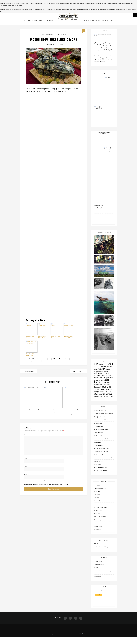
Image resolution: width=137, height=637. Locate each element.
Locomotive (97, 371)
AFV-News (97, 544)
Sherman (97, 389)
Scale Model (106, 386)
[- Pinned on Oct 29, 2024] (108, 186)
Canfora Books (98, 561)
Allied (110, 364)
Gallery (86, 21)
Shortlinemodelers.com (100, 467)
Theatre (108, 391)
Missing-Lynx (98, 510)
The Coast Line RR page (100, 470)
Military (98, 373)
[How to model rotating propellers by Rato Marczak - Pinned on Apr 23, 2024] (99, 207)
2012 (33, 358)
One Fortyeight (98, 520)
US (111, 391)
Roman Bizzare (98, 464)
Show (49, 361)
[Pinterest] (44, 13)
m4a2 (102, 371)
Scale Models (27, 21)
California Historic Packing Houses (103, 413)
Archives (105, 21)
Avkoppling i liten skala (101, 410)
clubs (49, 358)
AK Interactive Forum (100, 488)
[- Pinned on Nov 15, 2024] (99, 186)
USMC (99, 394)
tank (101, 391)
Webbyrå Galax (102, 59)
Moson (67, 358)
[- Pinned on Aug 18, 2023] (99, 215)
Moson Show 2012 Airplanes (30, 337)
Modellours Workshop (100, 516)
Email (26, 466)
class (45, 358)
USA (96, 394)
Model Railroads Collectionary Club (102, 572)
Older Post (29, 371)
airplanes (39, 358)
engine (96, 369)
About (112, 21)
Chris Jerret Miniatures (100, 417)
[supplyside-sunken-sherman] (104, 302)
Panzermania (97, 442)
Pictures (44, 361)
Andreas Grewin (47, 35)
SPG (111, 389)
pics (39, 361)
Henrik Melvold (98, 426)
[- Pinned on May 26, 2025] (99, 166)
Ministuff (96, 568)
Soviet (108, 389)
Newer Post (77, 371)
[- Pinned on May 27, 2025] (108, 96)
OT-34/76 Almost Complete (33, 410)
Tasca (104, 391)
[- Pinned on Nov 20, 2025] (108, 137)
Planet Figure (98, 526)
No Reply (61, 44)
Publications (96, 21)
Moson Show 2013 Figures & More (30, 354)
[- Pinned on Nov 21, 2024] (99, 176)
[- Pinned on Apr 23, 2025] (108, 106)
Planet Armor (98, 523)
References (49, 21)
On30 (98, 380)
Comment (27, 435)
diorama (104, 366)
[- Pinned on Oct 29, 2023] (108, 205)
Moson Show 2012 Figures (55, 337)
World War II (105, 396)
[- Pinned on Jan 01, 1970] (99, 77)
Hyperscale (97, 501)
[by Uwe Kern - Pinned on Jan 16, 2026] (108, 77)
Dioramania (97, 497)
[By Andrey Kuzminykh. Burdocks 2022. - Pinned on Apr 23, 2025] (99, 107)
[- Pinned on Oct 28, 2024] (108, 195)
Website (26, 474)
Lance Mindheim (98, 432)
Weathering (106, 394)
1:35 (96, 364)
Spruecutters (97, 529)
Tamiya (96, 392)
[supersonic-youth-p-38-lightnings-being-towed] (104, 339)
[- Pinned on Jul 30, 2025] (99, 96)
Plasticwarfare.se (99, 455)
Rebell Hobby (97, 576)
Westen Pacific (97, 396)
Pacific (103, 380)
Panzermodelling (99, 445)
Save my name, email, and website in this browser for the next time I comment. (46, 484)
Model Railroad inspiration (101, 439)
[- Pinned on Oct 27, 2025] (99, 86)
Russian (97, 387)
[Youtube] (50, 13)
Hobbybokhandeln (99, 564)
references (105, 384)
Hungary (61, 358)
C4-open (96, 366)
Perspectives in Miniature (101, 448)
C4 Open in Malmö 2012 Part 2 (53, 410)
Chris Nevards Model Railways (102, 420)
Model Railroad (38, 21)
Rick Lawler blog (98, 461)
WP (112, 396)
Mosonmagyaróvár (31, 361)
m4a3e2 (106, 371)
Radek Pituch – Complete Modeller (103, 458)
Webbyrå (80, 634)
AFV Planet (97, 485)
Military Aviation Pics (100, 436)
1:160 (102, 364)
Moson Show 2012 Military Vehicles (42, 337)
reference (97, 385)
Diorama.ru (97, 494)
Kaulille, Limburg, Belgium (101, 429)
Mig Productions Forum (100, 507)
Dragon (109, 366)
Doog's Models (98, 423)
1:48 (99, 364)
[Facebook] (47, 13)
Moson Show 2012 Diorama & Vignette (68, 337)
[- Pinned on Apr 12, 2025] (99, 115)
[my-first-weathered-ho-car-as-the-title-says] (104, 271)
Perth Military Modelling (101, 547)
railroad (106, 382)
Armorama (97, 491)
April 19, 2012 (61, 35)
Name (26, 458)
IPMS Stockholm (98, 504)
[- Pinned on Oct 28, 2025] (99, 147)
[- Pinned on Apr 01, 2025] (108, 115)
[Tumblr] (80, 618)
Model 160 (97, 513)
